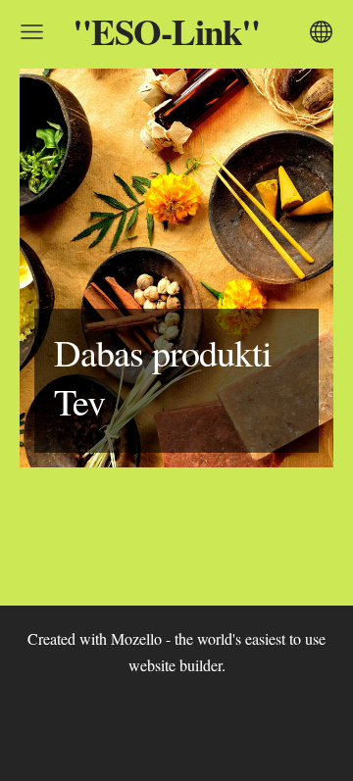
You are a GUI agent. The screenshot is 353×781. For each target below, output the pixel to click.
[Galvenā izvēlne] (32, 32)
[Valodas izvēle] (321, 32)
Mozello (136, 638)
